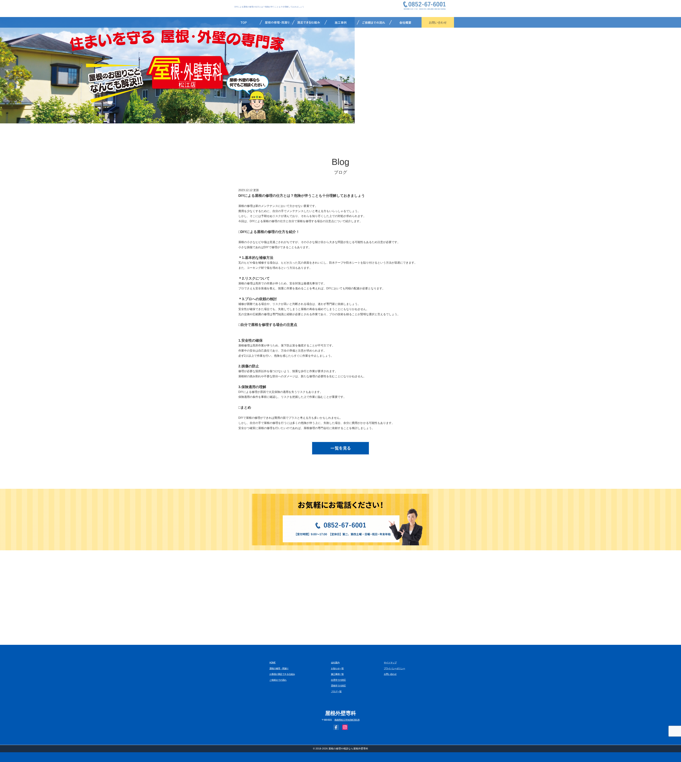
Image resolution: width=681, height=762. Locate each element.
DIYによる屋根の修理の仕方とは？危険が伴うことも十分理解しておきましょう (269, 7)
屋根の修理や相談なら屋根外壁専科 (348, 748)
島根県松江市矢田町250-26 (346, 720)
